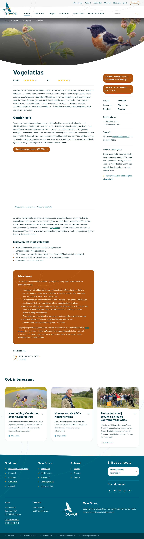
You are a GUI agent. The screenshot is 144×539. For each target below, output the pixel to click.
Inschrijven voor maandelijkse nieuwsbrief (117, 177)
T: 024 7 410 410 (12, 523)
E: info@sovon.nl (12, 520)
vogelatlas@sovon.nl (120, 137)
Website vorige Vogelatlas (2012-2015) (116, 89)
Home (7, 20)
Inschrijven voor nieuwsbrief (117, 471)
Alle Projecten (26, 20)
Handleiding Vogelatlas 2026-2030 (30, 149)
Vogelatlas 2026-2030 (28, 356)
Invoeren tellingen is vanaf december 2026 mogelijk (116, 78)
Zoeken (114, 9)
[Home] (8, 9)
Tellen (15, 20)
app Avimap (55, 228)
